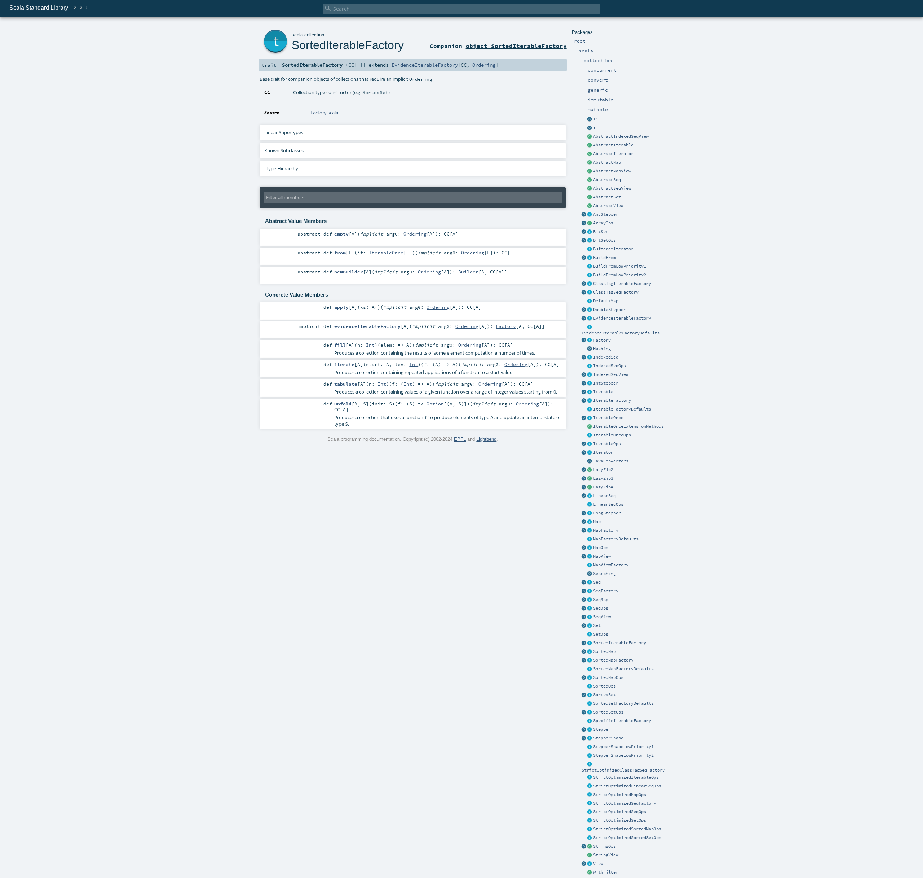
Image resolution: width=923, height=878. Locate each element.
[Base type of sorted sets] (590, 695)
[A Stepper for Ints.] (590, 383)
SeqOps (600, 608)
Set (597, 625)
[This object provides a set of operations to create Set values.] (584, 626)
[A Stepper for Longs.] (590, 513)
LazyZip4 (603, 487)
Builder (468, 272)
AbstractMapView (612, 171)
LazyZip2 (603, 469)
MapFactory (605, 530)
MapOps (600, 547)
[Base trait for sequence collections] (590, 582)
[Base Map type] (590, 522)
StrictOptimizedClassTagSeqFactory (623, 770)
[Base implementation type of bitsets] (590, 240)
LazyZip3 (603, 478)
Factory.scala (324, 112)
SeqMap (600, 599)
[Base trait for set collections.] (590, 626)
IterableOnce (608, 417)
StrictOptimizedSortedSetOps (627, 837)
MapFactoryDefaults (616, 538)
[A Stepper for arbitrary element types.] (590, 215)
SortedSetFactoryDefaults (623, 703)
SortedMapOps (608, 677)
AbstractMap (607, 162)
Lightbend (486, 439)
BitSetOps (604, 240)
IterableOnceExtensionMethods (628, 426)
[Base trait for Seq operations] (590, 608)
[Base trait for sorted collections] (590, 686)
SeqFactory (605, 590)
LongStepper (607, 512)
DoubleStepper (609, 309)
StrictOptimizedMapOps (619, 794)
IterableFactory (612, 400)
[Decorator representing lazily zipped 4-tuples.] (590, 487)
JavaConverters (610, 461)
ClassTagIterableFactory (622, 283)
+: (595, 119)
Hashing (602, 348)
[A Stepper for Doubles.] (590, 310)
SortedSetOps (608, 712)
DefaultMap (605, 300)
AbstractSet (607, 196)
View (598, 863)
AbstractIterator (613, 153)
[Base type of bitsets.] (590, 232)
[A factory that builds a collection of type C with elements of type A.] (590, 340)
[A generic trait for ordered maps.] (590, 600)
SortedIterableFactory (619, 642)
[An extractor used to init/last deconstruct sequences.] (590, 128)
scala (297, 35)
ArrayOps (603, 222)
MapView (602, 556)
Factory (602, 340)
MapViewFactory (610, 564)
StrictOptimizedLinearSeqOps (627, 786)
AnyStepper (605, 214)
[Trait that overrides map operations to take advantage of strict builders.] (590, 795)
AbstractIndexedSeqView (621, 136)
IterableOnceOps (612, 435)
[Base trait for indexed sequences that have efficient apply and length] (590, 357)
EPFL (460, 439)
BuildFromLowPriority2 (619, 274)
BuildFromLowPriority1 (619, 266)
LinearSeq (604, 495)
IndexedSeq (605, 357)
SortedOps (604, 686)
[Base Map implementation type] (590, 548)
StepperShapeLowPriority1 (623, 746)
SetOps (600, 634)
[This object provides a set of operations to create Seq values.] (584, 582)
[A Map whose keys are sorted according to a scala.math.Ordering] (590, 652)
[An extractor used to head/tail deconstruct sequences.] (590, 119)
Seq (597, 582)
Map (597, 521)
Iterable (603, 391)
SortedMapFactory (613, 660)
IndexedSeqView (610, 374)
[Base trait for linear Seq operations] (590, 505)
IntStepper (605, 383)
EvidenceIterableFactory (622, 318)
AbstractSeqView (612, 188)
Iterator (603, 452)
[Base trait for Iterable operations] (590, 444)
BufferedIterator (613, 248)
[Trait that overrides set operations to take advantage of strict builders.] (590, 821)
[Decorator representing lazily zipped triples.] (590, 479)
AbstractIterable (613, 145)
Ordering (483, 65)
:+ (595, 127)
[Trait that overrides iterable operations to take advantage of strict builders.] (590, 778)
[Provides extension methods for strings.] (590, 847)
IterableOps (607, 443)
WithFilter (605, 872)
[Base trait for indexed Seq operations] (590, 366)
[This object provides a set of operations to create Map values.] (584, 522)
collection (314, 35)
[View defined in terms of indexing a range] (590, 375)
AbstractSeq (607, 179)
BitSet (600, 231)
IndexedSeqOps (609, 365)
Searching (604, 573)
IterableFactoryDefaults (622, 409)
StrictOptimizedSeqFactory (624, 803)
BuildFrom (604, 257)
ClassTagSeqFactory (616, 292)
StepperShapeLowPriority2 (623, 755)
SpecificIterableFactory (622, 720)
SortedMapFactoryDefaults (623, 668)
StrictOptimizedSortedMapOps (627, 828)
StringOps (604, 846)
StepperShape (608, 738)
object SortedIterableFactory (516, 45)
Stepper (602, 729)
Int (370, 345)
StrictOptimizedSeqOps (619, 811)
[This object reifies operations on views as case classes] (584, 864)
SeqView (602, 616)
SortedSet (604, 694)
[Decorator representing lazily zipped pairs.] (590, 470)
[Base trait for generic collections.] (590, 392)
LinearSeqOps (608, 504)
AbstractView (608, 205)
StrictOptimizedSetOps (619, 820)
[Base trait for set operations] (590, 634)
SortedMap (604, 651)
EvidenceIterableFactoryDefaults (621, 332)
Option (435, 404)
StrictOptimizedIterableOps (626, 777)
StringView (605, 854)
